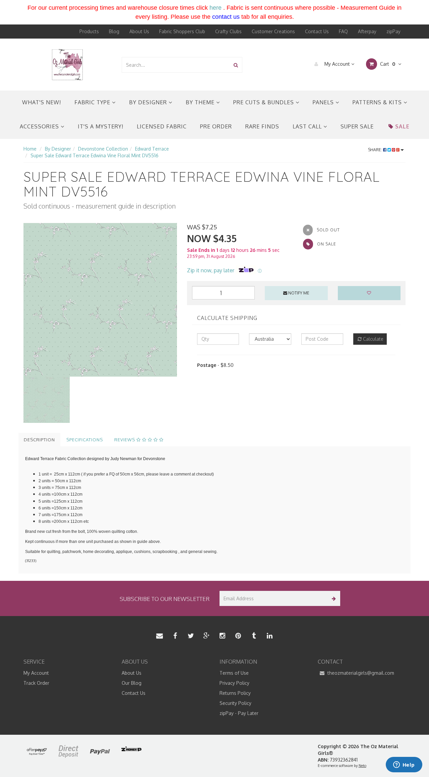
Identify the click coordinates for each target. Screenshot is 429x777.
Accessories (40, 126)
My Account (337, 64)
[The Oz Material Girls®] (67, 64)
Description (39, 439)
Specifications (84, 439)
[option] (100, 300)
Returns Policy (235, 693)
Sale (402, 126)
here (215, 7)
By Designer (149, 102)
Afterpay (367, 31)
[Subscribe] (332, 598)
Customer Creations (273, 31)
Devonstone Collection (103, 149)
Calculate (372, 339)
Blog (114, 31)
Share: (375, 149)
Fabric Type (93, 102)
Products (89, 31)
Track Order (36, 683)
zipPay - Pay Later (239, 713)
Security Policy (235, 703)
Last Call (308, 126)
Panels (324, 102)
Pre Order (216, 126)
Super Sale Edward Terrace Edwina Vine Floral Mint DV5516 (94, 155)
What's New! (41, 102)
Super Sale (357, 126)
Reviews (125, 439)
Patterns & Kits (378, 102)
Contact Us (317, 31)
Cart (387, 64)
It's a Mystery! (100, 126)
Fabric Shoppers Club (182, 31)
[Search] (236, 64)
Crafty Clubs (228, 31)
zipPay (393, 31)
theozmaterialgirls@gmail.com (360, 673)
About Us (139, 31)
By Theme (201, 102)
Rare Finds (262, 126)
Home (30, 149)
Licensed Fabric (162, 126)
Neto (362, 765)
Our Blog (131, 683)
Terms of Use (234, 673)
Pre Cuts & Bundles (264, 102)
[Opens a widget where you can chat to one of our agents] (403, 765)
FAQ (343, 31)
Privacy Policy (234, 683)
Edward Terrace (152, 149)
